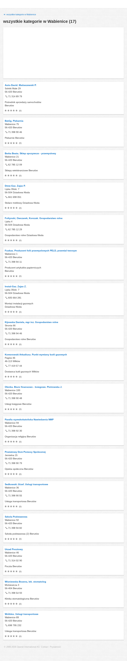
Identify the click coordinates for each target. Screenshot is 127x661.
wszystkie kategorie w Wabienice (21, 14)
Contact (44, 647)
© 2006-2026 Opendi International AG (22, 647)
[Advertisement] (63, 53)
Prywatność (55, 647)
